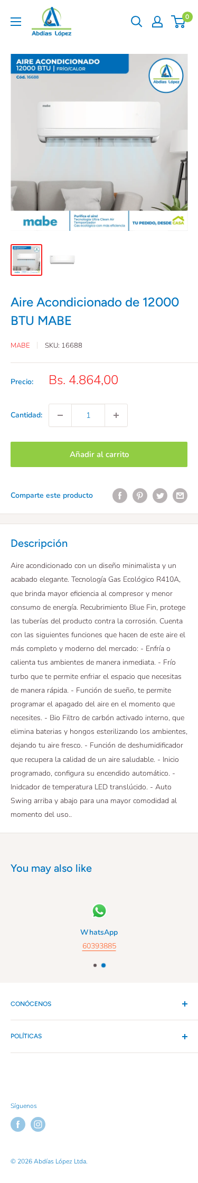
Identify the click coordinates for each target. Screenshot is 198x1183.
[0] (178, 21)
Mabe (20, 345)
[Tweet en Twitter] (160, 495)
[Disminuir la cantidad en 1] (60, 415)
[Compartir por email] (180, 495)
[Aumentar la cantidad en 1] (116, 415)
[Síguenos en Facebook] (18, 1124)
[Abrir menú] (16, 21)
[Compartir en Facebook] (119, 495)
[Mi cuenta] (157, 21)
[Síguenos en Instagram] (38, 1124)
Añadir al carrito (99, 454)
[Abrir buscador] (137, 21)
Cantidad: (26, 415)
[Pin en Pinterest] (140, 495)
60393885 (99, 946)
